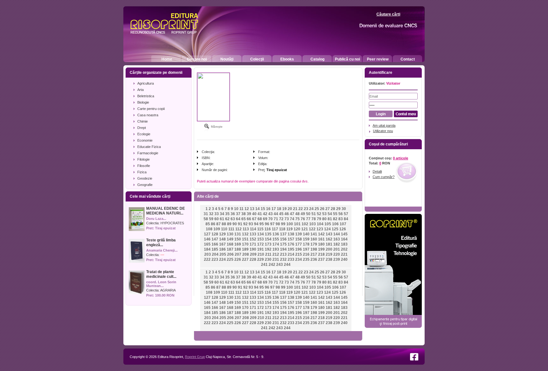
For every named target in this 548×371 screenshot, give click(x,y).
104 (320, 224)
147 (215, 239)
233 (291, 259)
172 (260, 244)
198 (313, 249)
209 (253, 254)
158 (298, 239)
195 (291, 249)
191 (260, 249)
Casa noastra (147, 115)
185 (215, 249)
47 (292, 214)
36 (233, 214)
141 (313, 234)
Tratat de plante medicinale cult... (161, 274)
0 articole (400, 158)
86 (213, 224)
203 (207, 254)
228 (253, 259)
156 (283, 239)
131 (237, 234)
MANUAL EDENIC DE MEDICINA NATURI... (165, 210)
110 (224, 229)
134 (260, 234)
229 (260, 259)
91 (240, 224)
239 (336, 259)
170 (245, 244)
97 (272, 224)
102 (305, 224)
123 (319, 229)
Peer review (377, 59)
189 (245, 249)
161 (321, 239)
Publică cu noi (347, 59)
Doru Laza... (156, 219)
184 (207, 249)
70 (270, 219)
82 (335, 219)
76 (303, 219)
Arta (140, 90)
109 (216, 229)
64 (238, 219)
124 (327, 229)
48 (297, 214)
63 (233, 219)
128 (215, 234)
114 (253, 229)
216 (306, 254)
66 (249, 219)
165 (207, 244)
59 (211, 219)
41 (260, 214)
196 (298, 249)
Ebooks (287, 59)
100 (289, 224)
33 (216, 214)
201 (336, 249)
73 (286, 219)
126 (342, 229)
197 (306, 249)
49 (303, 214)
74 (292, 219)
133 (253, 234)
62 (227, 219)
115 (260, 229)
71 (276, 219)
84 (346, 219)
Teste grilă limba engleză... (161, 242)
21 (295, 209)
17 (273, 209)
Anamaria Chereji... (162, 250)
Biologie (143, 102)
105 (327, 224)
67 (254, 219)
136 (275, 234)
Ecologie (143, 134)
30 (344, 209)
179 (313, 244)
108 (209, 229)
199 (321, 249)
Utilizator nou (383, 131)
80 (324, 219)
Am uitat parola (384, 125)
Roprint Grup (195, 357)
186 (222, 249)
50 (308, 214)
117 (275, 229)
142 (321, 234)
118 (282, 229)
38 (243, 214)
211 (268, 254)
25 (317, 209)
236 (313, 259)
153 (260, 239)
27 (327, 209)
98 (278, 224)
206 (230, 254)
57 (346, 214)
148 (222, 239)
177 (298, 244)
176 (291, 244)
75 (297, 219)
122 (312, 229)
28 (333, 209)
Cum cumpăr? (384, 177)
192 (268, 249)
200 (329, 249)
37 (238, 214)
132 (245, 234)
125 (335, 229)
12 (247, 209)
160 (313, 239)
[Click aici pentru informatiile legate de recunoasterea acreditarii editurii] (377, 26)
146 (207, 239)
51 (313, 214)
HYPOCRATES (172, 223)
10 (236, 209)
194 (283, 249)
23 (306, 209)
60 (216, 219)
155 (275, 239)
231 (275, 259)
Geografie (145, 185)
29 (338, 209)
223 (215, 259)
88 (224, 224)
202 (344, 249)
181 (329, 244)
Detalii (377, 171)
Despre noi (197, 59)
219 (329, 254)
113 (246, 229)
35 (227, 214)
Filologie (143, 159)
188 (237, 249)
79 (319, 219)
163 (336, 239)
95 (261, 224)
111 (231, 229)
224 (222, 259)
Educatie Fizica (149, 147)
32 (211, 214)
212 (275, 254)
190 (253, 249)
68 (260, 219)
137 (283, 234)
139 (298, 234)
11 (241, 209)
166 (215, 244)
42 (265, 214)
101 (297, 224)
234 (298, 259)
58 (206, 219)
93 (251, 224)
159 (306, 239)
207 (238, 254)
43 (270, 214)
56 (340, 214)
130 (230, 234)
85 (208, 224)
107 (343, 224)
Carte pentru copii (151, 109)
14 (257, 209)
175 (283, 244)
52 (319, 214)
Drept (141, 128)
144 (336, 234)
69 (265, 219)
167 (222, 244)
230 (268, 259)
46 (286, 214)
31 (206, 214)
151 (245, 239)
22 (300, 209)
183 (344, 244)
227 (245, 259)
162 (329, 239)
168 (230, 244)
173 (268, 244)
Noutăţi (226, 59)
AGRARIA (168, 290)
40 (254, 214)
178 (306, 244)
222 (207, 259)
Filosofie (143, 166)
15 (263, 209)
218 (321, 254)
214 (291, 254)
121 (304, 229)
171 (253, 244)
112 (238, 229)
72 (281, 219)
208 (245, 254)
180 (321, 244)
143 (329, 234)
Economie (145, 140)
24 (311, 209)
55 (335, 214)
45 (281, 214)
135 (268, 234)
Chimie (142, 121)
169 (237, 244)
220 (336, 254)
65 (243, 219)
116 (267, 229)
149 (230, 239)
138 (291, 234)
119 (289, 229)
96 (267, 224)
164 (344, 239)
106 (335, 224)
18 (279, 209)
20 (290, 209)
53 (324, 214)
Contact (408, 59)
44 (276, 214)
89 (229, 224)
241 (264, 264)
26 (322, 209)
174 (275, 244)
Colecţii (257, 59)
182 (336, 244)
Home (166, 59)
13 (252, 209)
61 (222, 219)
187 (230, 249)
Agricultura (145, 83)
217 (313, 254)
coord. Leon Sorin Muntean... (161, 284)
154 (268, 239)
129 (222, 234)
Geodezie (144, 178)
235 (306, 259)
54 (330, 214)
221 (344, 254)
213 (283, 254)
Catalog (317, 59)
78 (313, 219)
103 (312, 224)
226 (237, 259)
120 (297, 229)
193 (275, 249)
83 (340, 219)
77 (308, 219)
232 (283, 259)
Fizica (142, 172)
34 (222, 214)
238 (329, 259)
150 (237, 239)
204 (215, 254)
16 (268, 209)
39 (249, 214)
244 (287, 264)
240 (344, 259)
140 (306, 234)
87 (218, 224)
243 (279, 264)
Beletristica (145, 96)
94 (256, 224)
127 (207, 234)
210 (261, 254)
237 (321, 259)
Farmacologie (147, 153)
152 (253, 239)
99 (283, 224)
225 (230, 259)
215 (298, 254)
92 (245, 224)
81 (330, 219)
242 (272, 264)
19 (284, 209)
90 (234, 224)
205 (222, 254)
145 (344, 234)
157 (291, 239)
